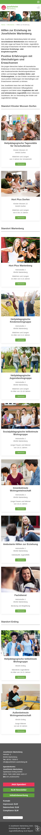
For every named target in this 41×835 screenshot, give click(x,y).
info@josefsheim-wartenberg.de (15, 762)
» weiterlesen (20, 340)
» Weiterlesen (20, 164)
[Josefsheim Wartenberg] (19, 7)
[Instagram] (38, 2)
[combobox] (13, 817)
